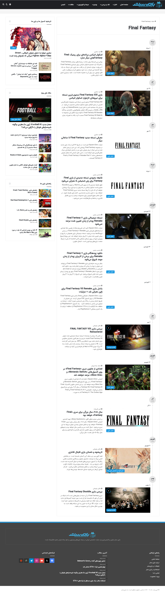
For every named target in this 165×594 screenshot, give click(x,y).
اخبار (115, 4)
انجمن (63, 4)
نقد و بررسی (105, 4)
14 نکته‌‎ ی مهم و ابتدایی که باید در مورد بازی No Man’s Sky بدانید (24, 231)
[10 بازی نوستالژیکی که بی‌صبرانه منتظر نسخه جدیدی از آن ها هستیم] (45, 148)
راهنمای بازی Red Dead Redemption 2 (24, 200)
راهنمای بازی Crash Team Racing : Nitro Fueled (25, 191)
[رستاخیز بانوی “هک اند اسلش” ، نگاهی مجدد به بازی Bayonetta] (45, 77)
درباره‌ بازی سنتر (154, 562)
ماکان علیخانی (97, 326)
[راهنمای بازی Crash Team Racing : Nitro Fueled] (45, 193)
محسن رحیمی (97, 175)
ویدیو (95, 4)
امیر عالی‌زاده (97, 409)
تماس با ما (156, 573)
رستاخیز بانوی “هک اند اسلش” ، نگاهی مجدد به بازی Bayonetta (24, 75)
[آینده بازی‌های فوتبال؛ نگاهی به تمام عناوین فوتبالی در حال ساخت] (45, 168)
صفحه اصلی (124, 4)
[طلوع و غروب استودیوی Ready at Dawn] (45, 158)
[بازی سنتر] (147, 4)
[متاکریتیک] (26, 560)
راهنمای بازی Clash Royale (28, 220)
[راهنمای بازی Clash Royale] (45, 223)
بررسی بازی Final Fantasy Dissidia (85, 491)
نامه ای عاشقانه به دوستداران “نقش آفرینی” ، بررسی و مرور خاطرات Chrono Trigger (24, 65)
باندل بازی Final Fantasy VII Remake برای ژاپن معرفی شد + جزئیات (81, 290)
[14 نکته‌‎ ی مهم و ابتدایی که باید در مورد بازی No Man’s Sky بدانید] (45, 233)
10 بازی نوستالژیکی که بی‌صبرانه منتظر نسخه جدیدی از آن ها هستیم (24, 146)
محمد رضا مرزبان (96, 366)
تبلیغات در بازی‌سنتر (153, 566)
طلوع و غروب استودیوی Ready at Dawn (23, 155)
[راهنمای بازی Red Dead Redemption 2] (45, 203)
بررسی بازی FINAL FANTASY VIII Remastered (86, 330)
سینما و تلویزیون (83, 4)
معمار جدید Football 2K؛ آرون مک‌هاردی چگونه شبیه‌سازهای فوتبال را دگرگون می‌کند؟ (31, 126)
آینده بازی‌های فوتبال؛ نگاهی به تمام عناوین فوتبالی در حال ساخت (23, 166)
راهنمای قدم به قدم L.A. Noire (27, 210)
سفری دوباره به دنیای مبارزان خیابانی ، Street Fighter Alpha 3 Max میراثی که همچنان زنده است (30, 54)
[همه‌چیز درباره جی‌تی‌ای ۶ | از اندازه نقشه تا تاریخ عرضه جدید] (45, 138)
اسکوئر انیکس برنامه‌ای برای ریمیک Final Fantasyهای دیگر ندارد (83, 56)
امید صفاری (97, 52)
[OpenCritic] (21, 560)
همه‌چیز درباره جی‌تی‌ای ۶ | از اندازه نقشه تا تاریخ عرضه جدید (23, 136)
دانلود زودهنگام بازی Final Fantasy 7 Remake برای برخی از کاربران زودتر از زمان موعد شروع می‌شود (82, 256)
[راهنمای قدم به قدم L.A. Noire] (45, 213)
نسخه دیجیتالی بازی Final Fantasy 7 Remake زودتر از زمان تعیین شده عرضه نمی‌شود (84, 221)
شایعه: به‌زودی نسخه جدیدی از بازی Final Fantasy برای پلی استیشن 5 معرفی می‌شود (82, 179)
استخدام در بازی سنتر (152, 569)
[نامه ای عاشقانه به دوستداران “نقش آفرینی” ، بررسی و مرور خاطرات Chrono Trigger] (45, 66)
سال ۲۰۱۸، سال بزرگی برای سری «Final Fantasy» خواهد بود (84, 413)
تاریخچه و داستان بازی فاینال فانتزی (85, 452)
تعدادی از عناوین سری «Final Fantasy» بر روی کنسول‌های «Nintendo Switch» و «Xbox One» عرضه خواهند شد (82, 372)
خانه (153, 21)
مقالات (71, 4)
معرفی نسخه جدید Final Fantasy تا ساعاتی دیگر (81, 139)
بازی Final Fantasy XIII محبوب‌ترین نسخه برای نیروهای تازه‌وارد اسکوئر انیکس (82, 96)
